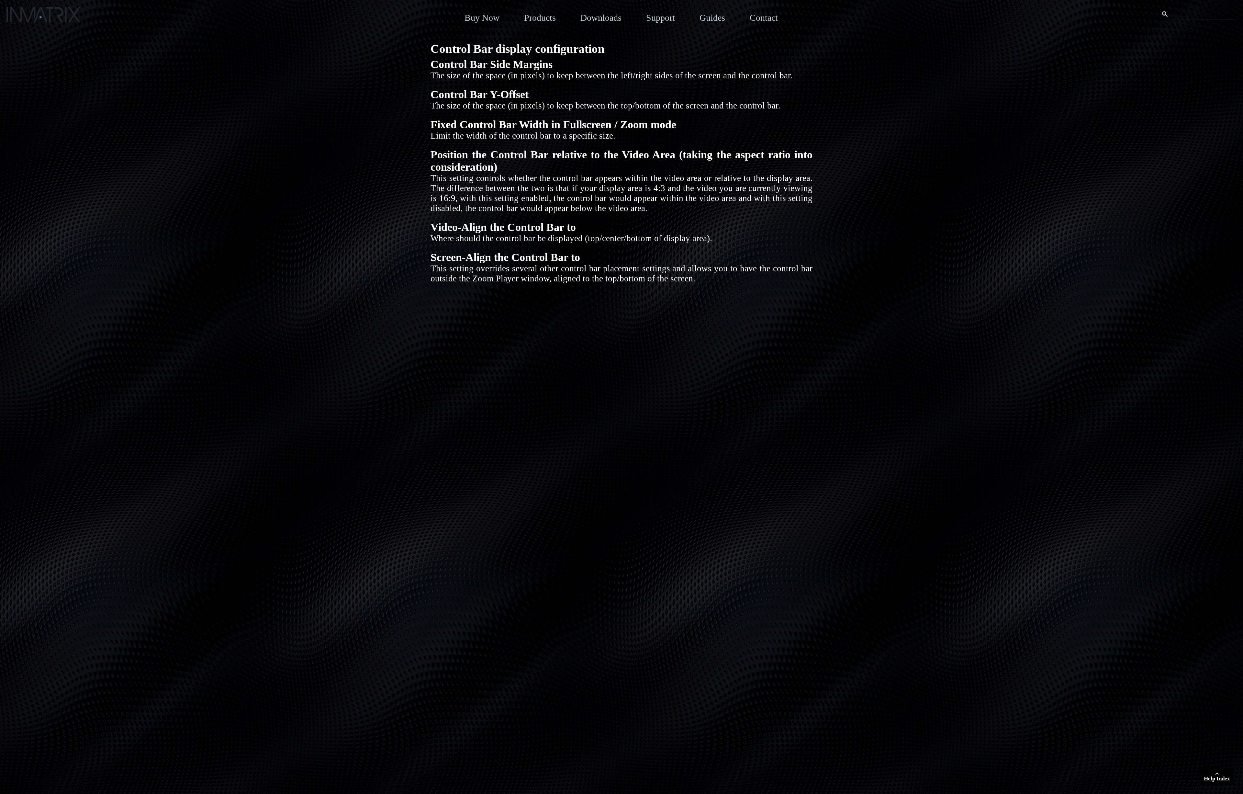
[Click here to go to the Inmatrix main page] (18, 17)
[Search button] (1165, 14)
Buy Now (482, 18)
